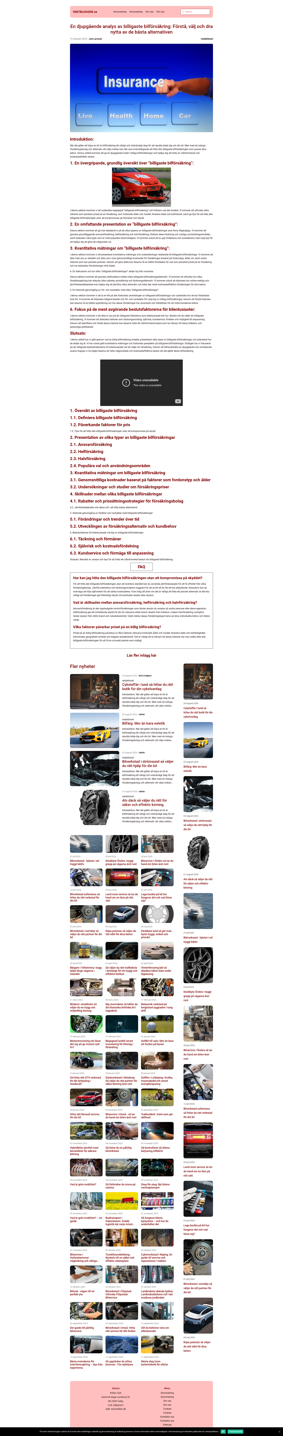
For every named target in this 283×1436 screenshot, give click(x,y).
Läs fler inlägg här (141, 655)
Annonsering (119, 11)
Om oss (149, 11)
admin (142, 714)
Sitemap (167, 1424)
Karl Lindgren (145, 675)
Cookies (167, 1408)
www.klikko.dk (118, 1409)
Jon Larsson (95, 38)
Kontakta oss (167, 1416)
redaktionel (207, 38)
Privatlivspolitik (235, 1432)
